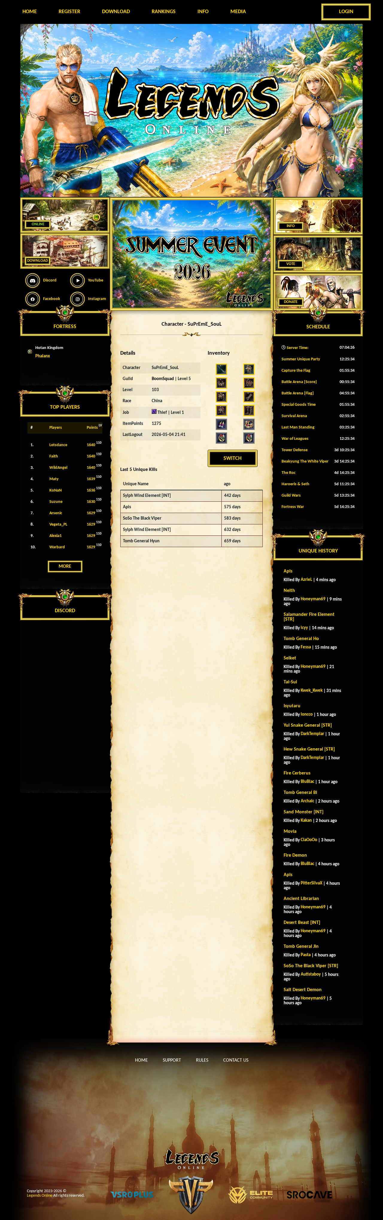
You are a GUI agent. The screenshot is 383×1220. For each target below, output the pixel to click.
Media (238, 12)
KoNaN (55, 490)
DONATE (290, 302)
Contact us (235, 1060)
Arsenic (55, 513)
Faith (53, 456)
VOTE (290, 264)
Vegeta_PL (58, 524)
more (65, 566)
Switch (232, 458)
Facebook (51, 299)
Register (69, 12)
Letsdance (58, 445)
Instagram (97, 299)
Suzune (56, 502)
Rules (202, 1060)
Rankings (164, 12)
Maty (54, 479)
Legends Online (39, 1195)
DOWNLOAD (37, 261)
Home (29, 12)
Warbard (57, 547)
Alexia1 (55, 536)
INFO (291, 226)
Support (172, 1060)
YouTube (95, 280)
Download (116, 12)
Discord (50, 280)
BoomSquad (163, 379)
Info (203, 12)
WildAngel (58, 468)
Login (346, 12)
